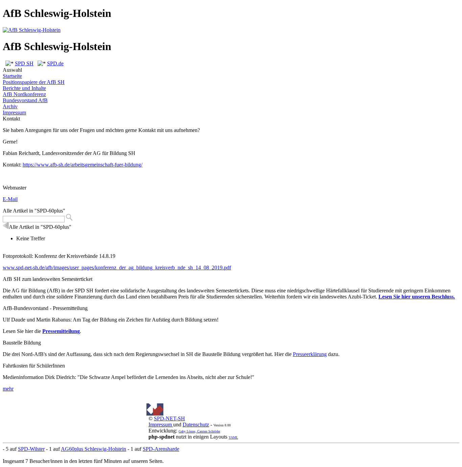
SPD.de (55, 63)
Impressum (14, 112)
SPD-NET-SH (169, 418)
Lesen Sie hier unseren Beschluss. (416, 296)
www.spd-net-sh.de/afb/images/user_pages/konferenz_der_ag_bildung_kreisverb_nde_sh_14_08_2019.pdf (117, 267)
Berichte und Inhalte (24, 88)
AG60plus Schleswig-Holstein (93, 449)
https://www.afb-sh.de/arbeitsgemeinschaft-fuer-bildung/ (82, 165)
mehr (8, 389)
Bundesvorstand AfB (25, 100)
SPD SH (24, 63)
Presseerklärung (310, 354)
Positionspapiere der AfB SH (34, 82)
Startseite (12, 76)
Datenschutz (196, 424)
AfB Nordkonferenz (24, 94)
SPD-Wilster (31, 449)
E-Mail (10, 199)
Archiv (10, 106)
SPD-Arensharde (161, 449)
